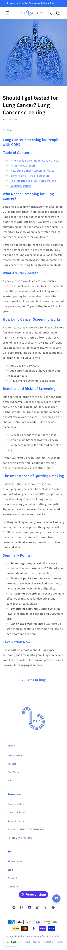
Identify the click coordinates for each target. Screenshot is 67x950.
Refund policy (15, 821)
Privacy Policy (15, 804)
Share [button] (10, 130)
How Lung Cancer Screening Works (32, 171)
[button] (7, 13)
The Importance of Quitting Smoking (33, 181)
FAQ (9, 781)
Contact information (53, 941)
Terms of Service (17, 812)
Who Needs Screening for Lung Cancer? (34, 161)
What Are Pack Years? (23, 166)
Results (11, 764)
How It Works (15, 755)
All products (14, 861)
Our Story (13, 772)
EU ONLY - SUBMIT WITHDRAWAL (26, 829)
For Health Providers (20, 838)
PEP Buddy (19, 936)
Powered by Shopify (34, 936)
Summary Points (20, 186)
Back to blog (36, 680)
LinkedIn (12, 887)
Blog (10, 870)
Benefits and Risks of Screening (30, 176)
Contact (12, 878)
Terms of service (32, 941)
